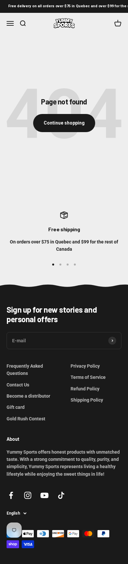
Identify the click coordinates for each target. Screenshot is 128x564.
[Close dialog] (124, 255)
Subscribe (32, 318)
